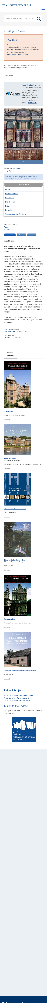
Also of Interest (10, 353)
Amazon (8, 189)
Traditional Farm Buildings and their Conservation (20, 671)
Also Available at (23, 185)
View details (7, 419)
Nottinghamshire (9, 619)
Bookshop (9, 197)
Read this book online (31, 85)
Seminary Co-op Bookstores (16, 214)
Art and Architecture (12, 695)
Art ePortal (8, 229)
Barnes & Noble (11, 193)
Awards (32, 235)
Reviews (21, 235)
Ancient (26, 698)
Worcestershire (8, 411)
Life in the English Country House (14, 560)
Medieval (26, 700)
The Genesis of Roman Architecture (15, 509)
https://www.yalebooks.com (17, 54)
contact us (32, 102)
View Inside (23, 162)
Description (10, 235)
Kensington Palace (10, 459)
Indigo (7, 206)
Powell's (8, 210)
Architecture (28, 695)
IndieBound (10, 202)
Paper (6, 227)
